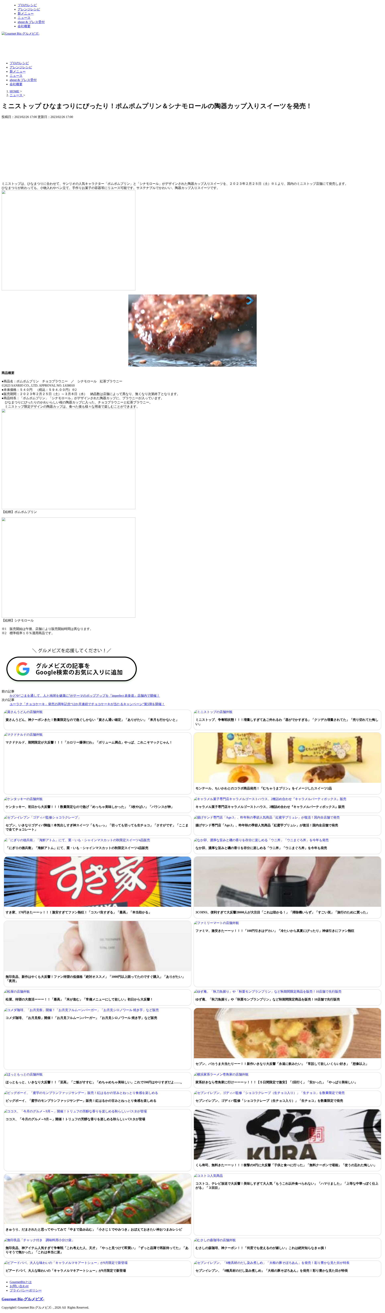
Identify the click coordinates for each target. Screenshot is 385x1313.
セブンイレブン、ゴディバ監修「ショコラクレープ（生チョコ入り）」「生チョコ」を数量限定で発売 (269, 1100)
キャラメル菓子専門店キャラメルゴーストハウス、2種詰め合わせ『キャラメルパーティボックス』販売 (270, 806)
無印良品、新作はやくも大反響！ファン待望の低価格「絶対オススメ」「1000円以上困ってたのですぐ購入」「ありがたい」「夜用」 (95, 979)
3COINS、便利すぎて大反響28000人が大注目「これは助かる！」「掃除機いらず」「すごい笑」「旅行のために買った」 (282, 912)
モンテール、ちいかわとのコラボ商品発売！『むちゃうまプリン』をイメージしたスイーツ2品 (264, 788)
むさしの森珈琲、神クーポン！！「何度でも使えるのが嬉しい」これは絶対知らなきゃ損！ (261, 1248)
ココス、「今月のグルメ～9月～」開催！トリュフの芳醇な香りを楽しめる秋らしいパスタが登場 (75, 1119)
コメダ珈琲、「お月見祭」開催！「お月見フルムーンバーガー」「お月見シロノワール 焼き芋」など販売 (81, 1018)
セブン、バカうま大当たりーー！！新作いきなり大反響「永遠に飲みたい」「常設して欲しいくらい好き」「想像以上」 (282, 1063)
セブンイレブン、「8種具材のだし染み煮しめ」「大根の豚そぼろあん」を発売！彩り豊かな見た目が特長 (272, 1270)
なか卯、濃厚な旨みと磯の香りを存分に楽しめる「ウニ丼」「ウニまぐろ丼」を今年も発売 (261, 848)
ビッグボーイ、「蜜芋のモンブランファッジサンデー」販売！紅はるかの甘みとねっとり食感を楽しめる (81, 1100)
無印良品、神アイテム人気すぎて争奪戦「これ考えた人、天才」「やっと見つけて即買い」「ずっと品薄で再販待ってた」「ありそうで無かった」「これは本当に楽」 (97, 1250)
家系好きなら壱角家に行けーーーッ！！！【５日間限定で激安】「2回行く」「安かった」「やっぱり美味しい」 (277, 1082)
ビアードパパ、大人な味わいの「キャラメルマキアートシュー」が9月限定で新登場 (66, 1270)
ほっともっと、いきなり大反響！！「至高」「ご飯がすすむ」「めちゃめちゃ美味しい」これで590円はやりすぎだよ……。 (95, 1082)
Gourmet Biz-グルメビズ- (23, 1299)
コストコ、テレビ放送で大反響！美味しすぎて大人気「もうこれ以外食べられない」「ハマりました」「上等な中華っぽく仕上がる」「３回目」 (287, 1185)
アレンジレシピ (29, 9)
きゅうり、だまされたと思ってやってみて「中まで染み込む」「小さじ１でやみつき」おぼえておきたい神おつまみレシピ (94, 1229)
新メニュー (26, 13)
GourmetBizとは (21, 1282)
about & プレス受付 (31, 22)
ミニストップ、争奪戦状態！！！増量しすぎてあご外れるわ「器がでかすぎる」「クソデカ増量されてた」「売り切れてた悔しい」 (287, 722)
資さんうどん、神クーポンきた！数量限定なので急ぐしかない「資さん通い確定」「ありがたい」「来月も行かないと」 (92, 719)
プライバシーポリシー (26, 1290)
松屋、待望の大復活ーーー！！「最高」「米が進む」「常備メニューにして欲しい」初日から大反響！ (79, 999)
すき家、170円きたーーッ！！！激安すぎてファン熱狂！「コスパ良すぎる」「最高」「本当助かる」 (79, 912)
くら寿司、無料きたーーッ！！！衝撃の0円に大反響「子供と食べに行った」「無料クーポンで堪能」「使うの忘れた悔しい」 (286, 1165)
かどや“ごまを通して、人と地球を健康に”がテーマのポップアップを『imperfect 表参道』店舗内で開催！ (85, 695)
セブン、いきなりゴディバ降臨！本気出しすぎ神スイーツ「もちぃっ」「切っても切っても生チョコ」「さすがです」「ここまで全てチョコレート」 (97, 827)
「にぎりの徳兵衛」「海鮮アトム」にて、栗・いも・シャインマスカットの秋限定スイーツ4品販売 (77, 848)
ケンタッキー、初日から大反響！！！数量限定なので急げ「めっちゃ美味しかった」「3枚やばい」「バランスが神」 (90, 806)
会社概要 (24, 26)
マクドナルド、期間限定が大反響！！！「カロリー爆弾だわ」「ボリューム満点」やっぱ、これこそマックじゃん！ (89, 742)
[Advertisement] (75, 48)
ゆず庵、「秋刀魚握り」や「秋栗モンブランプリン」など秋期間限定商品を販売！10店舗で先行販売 (268, 999)
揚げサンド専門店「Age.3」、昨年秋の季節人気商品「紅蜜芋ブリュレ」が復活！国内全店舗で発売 (267, 825)
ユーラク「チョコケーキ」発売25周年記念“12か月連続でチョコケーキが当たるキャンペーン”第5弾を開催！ (87, 704)
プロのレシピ (27, 5)
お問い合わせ (19, 1286)
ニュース (24, 17)
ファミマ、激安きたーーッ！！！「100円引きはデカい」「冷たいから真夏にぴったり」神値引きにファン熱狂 (275, 930)
